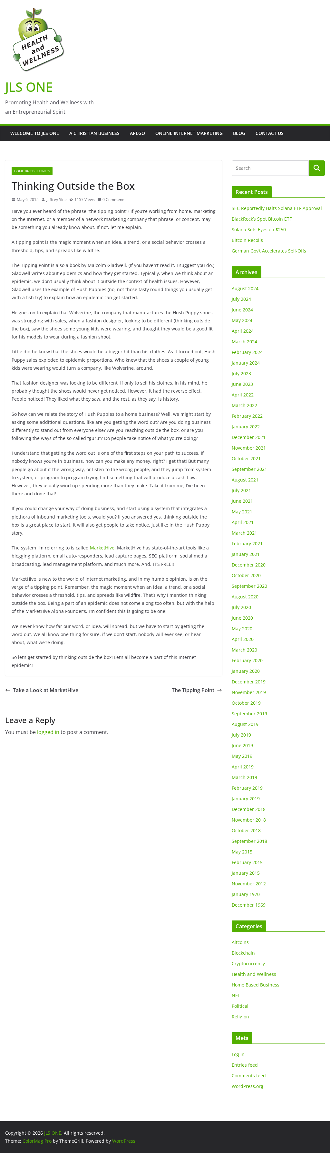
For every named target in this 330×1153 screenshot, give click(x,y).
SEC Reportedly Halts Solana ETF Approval (277, 208)
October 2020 (246, 575)
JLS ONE (29, 87)
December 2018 (249, 809)
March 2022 (244, 405)
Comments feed (249, 1075)
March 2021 (244, 533)
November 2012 (249, 884)
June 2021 (242, 501)
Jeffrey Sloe (56, 199)
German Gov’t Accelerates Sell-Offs (269, 251)
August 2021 (245, 480)
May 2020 (242, 628)
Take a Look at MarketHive (45, 690)
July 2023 (241, 373)
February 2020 (247, 660)
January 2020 (246, 671)
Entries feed (245, 1065)
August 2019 (245, 724)
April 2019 (243, 767)
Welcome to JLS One (34, 133)
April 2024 (243, 331)
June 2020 (242, 618)
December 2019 (249, 682)
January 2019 (246, 799)
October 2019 (246, 703)
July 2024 (241, 299)
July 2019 (241, 735)
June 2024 (242, 310)
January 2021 (246, 554)
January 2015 (246, 873)
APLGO (137, 133)
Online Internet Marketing (189, 133)
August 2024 (245, 288)
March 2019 (244, 777)
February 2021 (247, 543)
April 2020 (243, 639)
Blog (239, 133)
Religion (240, 1017)
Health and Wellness (254, 974)
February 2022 (247, 416)
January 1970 (246, 894)
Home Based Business (32, 171)
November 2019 (249, 692)
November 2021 (249, 448)
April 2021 (243, 522)
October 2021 (246, 458)
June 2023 (242, 384)
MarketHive (102, 548)
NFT (236, 995)
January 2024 (246, 363)
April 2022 (243, 395)
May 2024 (242, 320)
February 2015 (247, 862)
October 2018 (246, 830)
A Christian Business (94, 133)
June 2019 (242, 745)
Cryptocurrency (248, 963)
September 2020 (249, 586)
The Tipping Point (193, 690)
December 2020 (249, 565)
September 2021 (249, 469)
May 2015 (242, 852)
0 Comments (113, 199)
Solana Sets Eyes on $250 (259, 229)
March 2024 (244, 341)
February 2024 (247, 352)
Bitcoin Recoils (247, 240)
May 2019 (242, 756)
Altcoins (240, 942)
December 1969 (249, 905)
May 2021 (242, 512)
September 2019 (249, 713)
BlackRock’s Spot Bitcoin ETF (262, 219)
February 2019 (247, 788)
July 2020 (241, 607)
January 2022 (246, 427)
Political (240, 1006)
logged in (48, 732)
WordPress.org (247, 1086)
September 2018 (249, 841)
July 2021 (241, 490)
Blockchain (243, 953)
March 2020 (244, 650)
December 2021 (249, 437)
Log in (238, 1054)
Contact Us (270, 133)
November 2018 (249, 820)
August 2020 (245, 597)
